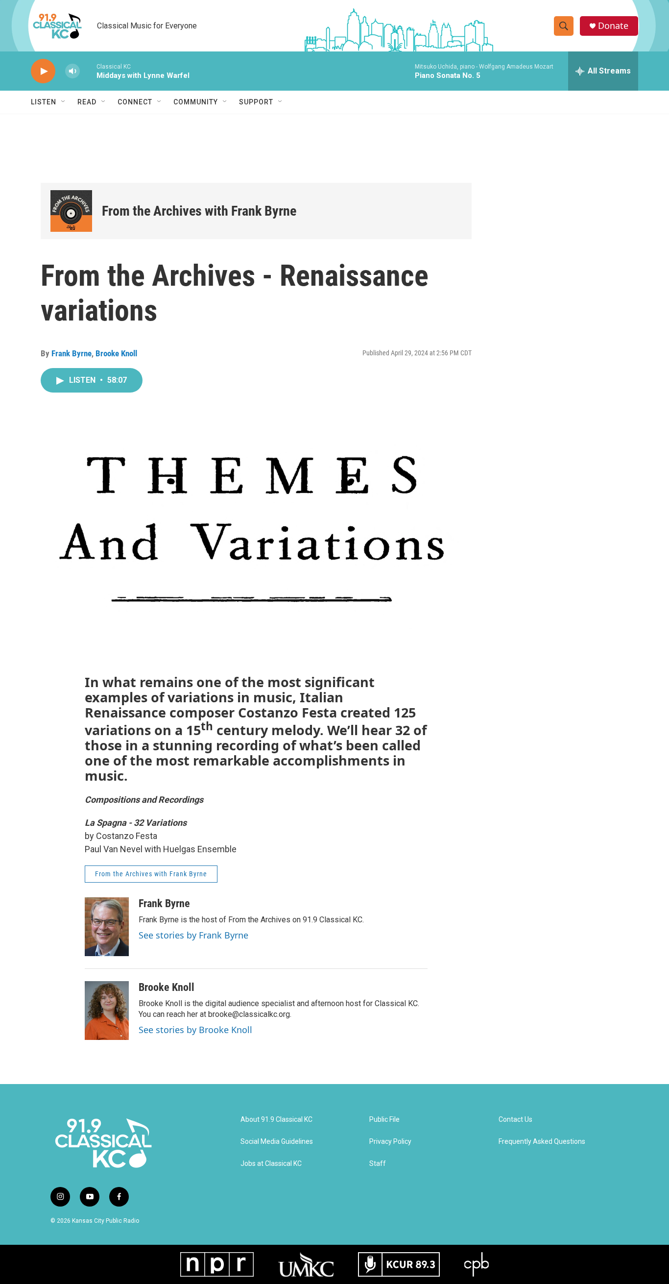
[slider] (88, 71)
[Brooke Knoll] (107, 1010)
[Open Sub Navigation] (64, 102)
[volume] (72, 71)
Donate (613, 26)
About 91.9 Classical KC (276, 1119)
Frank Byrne (71, 353)
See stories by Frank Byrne (193, 935)
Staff (377, 1163)
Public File (384, 1119)
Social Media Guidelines (276, 1141)
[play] (43, 71)
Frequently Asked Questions (542, 1141)
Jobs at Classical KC (271, 1163)
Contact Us (515, 1119)
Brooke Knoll (116, 353)
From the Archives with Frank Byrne (199, 211)
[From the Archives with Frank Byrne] (71, 211)
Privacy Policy (390, 1141)
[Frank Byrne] (107, 926)
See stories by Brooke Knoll (195, 1030)
